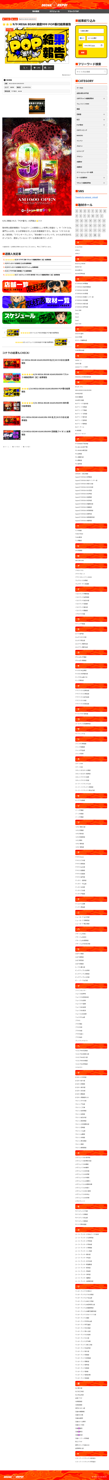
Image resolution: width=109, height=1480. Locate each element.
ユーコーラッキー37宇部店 (83, 1241)
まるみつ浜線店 (80, 1084)
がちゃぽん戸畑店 (80, 657)
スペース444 (79, 763)
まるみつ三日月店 (80, 1077)
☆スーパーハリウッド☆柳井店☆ (85, 1458)
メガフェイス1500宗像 (82, 1198)
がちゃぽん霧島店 (80, 660)
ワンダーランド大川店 (82, 1338)
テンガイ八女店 (80, 890)
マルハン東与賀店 (80, 1141)
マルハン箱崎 (79, 1144)
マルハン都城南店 (80, 1148)
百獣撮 (79, 114)
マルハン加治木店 (80, 1117)
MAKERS (80, 135)
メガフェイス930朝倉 (82, 1164)
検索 (82, 52)
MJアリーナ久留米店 (81, 403)
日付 (80, 45)
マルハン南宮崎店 (80, 1121)
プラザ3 (77, 1020)
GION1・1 (78, 360)
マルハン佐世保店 (80, 1111)
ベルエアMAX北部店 (81, 1050)
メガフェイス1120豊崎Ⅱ (83, 1181)
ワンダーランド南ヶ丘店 (82, 1331)
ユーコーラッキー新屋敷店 (83, 1264)
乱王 (78, 119)
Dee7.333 (78, 324)
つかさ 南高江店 (80, 827)
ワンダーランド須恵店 (82, 1368)
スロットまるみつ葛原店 (82, 774)
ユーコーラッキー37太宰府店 (84, 1238)
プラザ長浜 (78, 1037)
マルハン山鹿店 (80, 1134)
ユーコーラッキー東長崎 (82, 1271)
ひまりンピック (82, 130)
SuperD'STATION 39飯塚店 (83, 521)
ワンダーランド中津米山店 (83, 1321)
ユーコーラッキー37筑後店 (83, 1244)
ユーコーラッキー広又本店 (83, 1261)
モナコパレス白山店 (81, 1218)
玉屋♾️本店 (78, 1435)
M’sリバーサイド (80, 434)
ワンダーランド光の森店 (82, 1328)
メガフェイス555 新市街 (82, 1157)
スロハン (80, 146)
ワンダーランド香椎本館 (82, 1375)
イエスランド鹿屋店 (81, 610)
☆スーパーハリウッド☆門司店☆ (85, 1462)
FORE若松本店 (79, 350)
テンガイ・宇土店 (80, 884)
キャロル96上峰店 (80, 670)
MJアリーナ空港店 (81, 420)
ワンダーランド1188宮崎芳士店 (85, 1304)
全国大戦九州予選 (83, 93)
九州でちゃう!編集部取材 (85, 98)
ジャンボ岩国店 (80, 747)
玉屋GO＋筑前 (79, 1425)
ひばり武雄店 (79, 964)
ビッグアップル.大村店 (82, 977)
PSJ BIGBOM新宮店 (81, 450)
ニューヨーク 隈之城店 (82, 924)
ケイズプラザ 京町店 (81, 714)
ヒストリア (80, 151)
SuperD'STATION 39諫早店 (83, 514)
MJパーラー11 (79, 427)
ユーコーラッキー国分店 (82, 1254)
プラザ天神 (78, 1027)
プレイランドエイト (81, 1041)
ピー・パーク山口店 (81, 980)
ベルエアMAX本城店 (81, 1061)
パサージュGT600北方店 (82, 944)
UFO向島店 (78, 550)
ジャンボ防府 (79, 754)
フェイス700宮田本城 (82, 997)
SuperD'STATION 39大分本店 (84, 487)
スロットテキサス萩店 (82, 780)
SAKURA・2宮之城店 (81, 474)
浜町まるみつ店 (80, 1408)
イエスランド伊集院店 (82, 594)
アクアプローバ (80, 574)
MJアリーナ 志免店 (81, 414)
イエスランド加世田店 (82, 597)
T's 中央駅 (78, 530)
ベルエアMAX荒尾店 (81, 1064)
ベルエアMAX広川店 (81, 1057)
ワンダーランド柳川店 (82, 1351)
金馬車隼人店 (79, 1448)
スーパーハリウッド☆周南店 (84, 787)
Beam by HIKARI (80, 263)
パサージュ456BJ (80, 934)
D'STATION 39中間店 (81, 283)
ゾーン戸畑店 (79, 810)
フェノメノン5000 (83, 104)
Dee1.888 (78, 310)
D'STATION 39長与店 (81, 304)
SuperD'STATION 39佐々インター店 (86, 480)
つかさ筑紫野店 (80, 837)
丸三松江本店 (79, 1391)
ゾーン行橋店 (79, 817)
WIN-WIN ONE (79, 560)
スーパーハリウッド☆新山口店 (85, 790)
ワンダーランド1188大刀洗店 (84, 1301)
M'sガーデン (79, 387)
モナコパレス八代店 (81, 1211)
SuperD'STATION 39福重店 (83, 507)
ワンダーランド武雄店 (82, 1355)
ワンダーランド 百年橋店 (83, 1358)
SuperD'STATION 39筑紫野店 (84, 510)
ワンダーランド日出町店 (82, 1348)
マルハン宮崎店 (80, 1127)
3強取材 (79, 162)
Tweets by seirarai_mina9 (86, 197)
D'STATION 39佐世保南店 (83, 287)
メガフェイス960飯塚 (82, 1167)
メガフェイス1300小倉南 (83, 1191)
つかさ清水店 (79, 834)
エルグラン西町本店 (81, 647)
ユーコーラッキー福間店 (82, 1278)
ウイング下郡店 (80, 624)
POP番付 (7, 19)
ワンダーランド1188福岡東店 (84, 1308)
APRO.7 (77, 253)
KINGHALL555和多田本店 (83, 377)
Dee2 (77, 314)
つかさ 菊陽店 (79, 847)
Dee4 (77, 317)
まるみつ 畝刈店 (80, 1087)
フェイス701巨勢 (80, 1000)
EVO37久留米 (79, 334)
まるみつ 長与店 (80, 1091)
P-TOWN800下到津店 (81, 444)
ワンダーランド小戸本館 (82, 1341)
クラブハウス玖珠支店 (82, 704)
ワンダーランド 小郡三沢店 (83, 1345)
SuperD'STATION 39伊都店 (83, 477)
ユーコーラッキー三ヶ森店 (83, 1251)
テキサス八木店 (80, 860)
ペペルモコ (78, 1067)
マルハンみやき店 (80, 1101)
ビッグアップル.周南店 (82, 974)
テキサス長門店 (80, 877)
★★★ (15, 19)
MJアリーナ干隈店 (81, 410)
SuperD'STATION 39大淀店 (83, 490)
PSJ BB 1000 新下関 (81, 447)
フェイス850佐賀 (80, 1007)
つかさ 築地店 (79, 844)
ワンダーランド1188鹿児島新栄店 (85, 1311)
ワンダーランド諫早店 (82, 1365)
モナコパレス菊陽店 (81, 1221)
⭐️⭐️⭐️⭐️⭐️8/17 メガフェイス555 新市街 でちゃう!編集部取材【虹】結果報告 (32, 275)
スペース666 (79, 767)
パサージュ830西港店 (81, 940)
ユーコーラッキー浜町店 (82, 1274)
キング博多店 (79, 680)
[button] (48, 67)
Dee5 (77, 320)
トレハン (80, 140)
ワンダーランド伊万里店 (82, 1324)
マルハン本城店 (80, 1137)
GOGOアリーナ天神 (81, 367)
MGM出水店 (78, 393)
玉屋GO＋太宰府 (80, 1422)
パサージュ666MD (80, 937)
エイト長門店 (79, 634)
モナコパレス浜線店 (81, 1214)
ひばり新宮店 (79, 960)
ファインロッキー (80, 990)
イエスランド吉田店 (81, 604)
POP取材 (80, 125)
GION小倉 (78, 363)
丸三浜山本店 (79, 1395)
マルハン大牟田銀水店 (82, 1124)
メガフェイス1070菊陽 (82, 1177)
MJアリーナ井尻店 (81, 407)
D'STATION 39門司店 (81, 307)
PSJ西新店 (78, 460)
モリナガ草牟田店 (80, 1224)
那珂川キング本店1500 (82, 1445)
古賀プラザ (78, 1398)
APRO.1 (77, 250)
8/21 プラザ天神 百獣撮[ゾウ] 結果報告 (18, 271)
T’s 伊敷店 (78, 540)
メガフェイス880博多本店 (83, 1161)
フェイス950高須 (80, 1010)
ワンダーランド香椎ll (81, 1371)
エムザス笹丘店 (80, 640)
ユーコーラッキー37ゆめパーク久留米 (87, 1234)
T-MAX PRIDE (79, 534)
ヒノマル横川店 (80, 967)
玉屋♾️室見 (78, 1428)
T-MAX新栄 (78, 537)
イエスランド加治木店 (82, 600)
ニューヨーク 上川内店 (82, 917)
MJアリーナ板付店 (81, 417)
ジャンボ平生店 (80, 750)
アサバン (80, 156)
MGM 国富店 (79, 397)
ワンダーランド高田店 (82, 1378)
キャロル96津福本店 (81, 674)
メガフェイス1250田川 (82, 1188)
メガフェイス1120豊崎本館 (83, 1184)
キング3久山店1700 (81, 677)
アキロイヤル (79, 570)
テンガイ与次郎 (80, 887)
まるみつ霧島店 (80, 1094)
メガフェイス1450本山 (82, 1194)
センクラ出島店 (80, 800)
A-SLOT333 (78, 247)
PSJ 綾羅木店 (79, 457)
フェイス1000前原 (81, 1014)
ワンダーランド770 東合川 (83, 1291)
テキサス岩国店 (80, 870)
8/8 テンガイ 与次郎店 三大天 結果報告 (18, 263)
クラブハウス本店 (80, 700)
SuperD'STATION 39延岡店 (83, 497)
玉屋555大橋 (79, 1415)
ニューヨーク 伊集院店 (82, 920)
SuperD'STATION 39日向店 (83, 500)
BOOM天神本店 (80, 274)
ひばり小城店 (79, 954)
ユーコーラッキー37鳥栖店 (83, 1248)
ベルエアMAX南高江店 (82, 1054)
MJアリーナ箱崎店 (81, 424)
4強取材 (79, 167)
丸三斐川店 (78, 1388)
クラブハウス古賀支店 (82, 690)
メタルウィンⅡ (80, 1201)
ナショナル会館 (80, 904)
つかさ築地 (78, 840)
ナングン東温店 (80, 907)
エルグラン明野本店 (81, 644)
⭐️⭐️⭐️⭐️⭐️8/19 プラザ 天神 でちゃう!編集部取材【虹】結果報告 (28, 259)
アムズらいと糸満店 (81, 580)
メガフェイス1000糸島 (82, 1171)
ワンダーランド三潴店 (82, 1318)
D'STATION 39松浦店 (81, 300)
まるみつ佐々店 (80, 1081)
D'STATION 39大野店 (81, 293)
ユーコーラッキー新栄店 (82, 1268)
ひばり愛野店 (79, 957)
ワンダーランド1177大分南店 (84, 1294)
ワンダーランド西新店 (82, 1361)
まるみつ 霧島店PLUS (82, 1097)
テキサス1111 (79, 857)
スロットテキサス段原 (82, 777)
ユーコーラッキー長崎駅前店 (84, 1281)
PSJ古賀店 (78, 454)
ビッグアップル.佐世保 (82, 970)
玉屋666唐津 (79, 1418)
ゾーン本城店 (79, 814)
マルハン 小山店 (80, 1131)
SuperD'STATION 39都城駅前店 (85, 517)
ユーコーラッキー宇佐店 (82, 1258)
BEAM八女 (78, 267)
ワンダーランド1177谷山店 (83, 1298)
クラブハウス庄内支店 (82, 697)
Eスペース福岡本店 (81, 340)
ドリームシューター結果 (85, 172)
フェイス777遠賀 (80, 1004)
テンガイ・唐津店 (80, 880)
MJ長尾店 (78, 430)
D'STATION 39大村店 (81, 290)
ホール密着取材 (82, 177)
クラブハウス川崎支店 (82, 694)
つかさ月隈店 (79, 830)
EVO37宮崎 (78, 337)
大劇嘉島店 (78, 1401)
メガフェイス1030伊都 (82, 1174)
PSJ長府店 (78, 464)
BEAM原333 (78, 270)
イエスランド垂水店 (81, 607)
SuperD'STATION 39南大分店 (84, 484)
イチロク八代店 (80, 614)
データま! (80, 88)
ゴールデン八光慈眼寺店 (82, 724)
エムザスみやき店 (80, 637)
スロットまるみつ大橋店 (82, 770)
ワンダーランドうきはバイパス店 (85, 1314)
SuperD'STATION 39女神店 (83, 494)
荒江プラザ (78, 1442)
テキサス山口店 (80, 867)
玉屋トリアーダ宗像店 (82, 1438)
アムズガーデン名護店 (82, 584)
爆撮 (78, 109)
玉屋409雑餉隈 (79, 1411)
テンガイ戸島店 (80, 894)
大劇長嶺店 (78, 1405)
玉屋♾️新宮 (78, 1432)
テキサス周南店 (80, 864)
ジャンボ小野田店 (80, 744)
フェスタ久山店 (80, 1017)
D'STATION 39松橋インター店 (84, 297)
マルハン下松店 (80, 1104)
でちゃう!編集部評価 (84, 183)
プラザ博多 (78, 1024)
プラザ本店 (78, 1031)
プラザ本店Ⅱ (79, 1034)
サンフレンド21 (80, 734)
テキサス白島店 (80, 874)
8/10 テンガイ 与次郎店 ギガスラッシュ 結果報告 (21, 267)
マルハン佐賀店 (80, 1114)
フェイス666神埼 (80, 994)
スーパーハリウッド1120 (83, 784)
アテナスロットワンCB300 (83, 577)
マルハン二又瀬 (80, 1107)
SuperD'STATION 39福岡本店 (84, 504)
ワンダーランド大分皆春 (82, 1335)
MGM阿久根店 (79, 400)
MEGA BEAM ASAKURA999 (28, 19)
